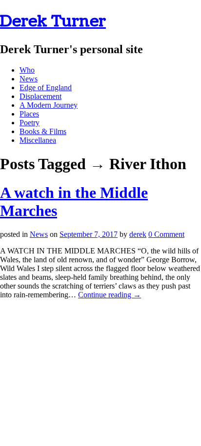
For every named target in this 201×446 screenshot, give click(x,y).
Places (29, 114)
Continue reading (109, 295)
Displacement (40, 96)
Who (27, 70)
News (29, 79)
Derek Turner (53, 21)
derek (137, 234)
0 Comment (166, 234)
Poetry (30, 122)
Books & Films (43, 131)
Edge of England (46, 87)
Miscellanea (38, 140)
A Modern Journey (49, 105)
